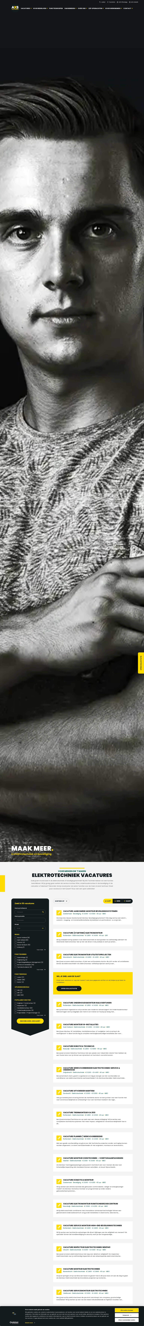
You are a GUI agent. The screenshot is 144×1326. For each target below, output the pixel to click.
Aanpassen (126, 1315)
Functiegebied (20, 954)
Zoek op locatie (19, 916)
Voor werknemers (112, 8)
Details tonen (29, 1322)
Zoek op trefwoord (21, 908)
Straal (17, 924)
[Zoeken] (100, 2)
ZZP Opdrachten (95, 8)
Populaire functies (23, 1000)
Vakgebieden (69, 8)
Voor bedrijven (39, 8)
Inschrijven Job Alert (30, 1021)
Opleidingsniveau (22, 987)
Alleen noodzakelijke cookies (126, 1320)
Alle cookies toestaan (127, 1310)
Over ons (82, 8)
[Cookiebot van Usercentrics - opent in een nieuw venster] (14, 1323)
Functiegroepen (56, 8)
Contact (127, 8)
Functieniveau (21, 974)
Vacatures (25, 8)
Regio (17, 934)
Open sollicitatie (141, 663)
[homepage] (15, 8)
